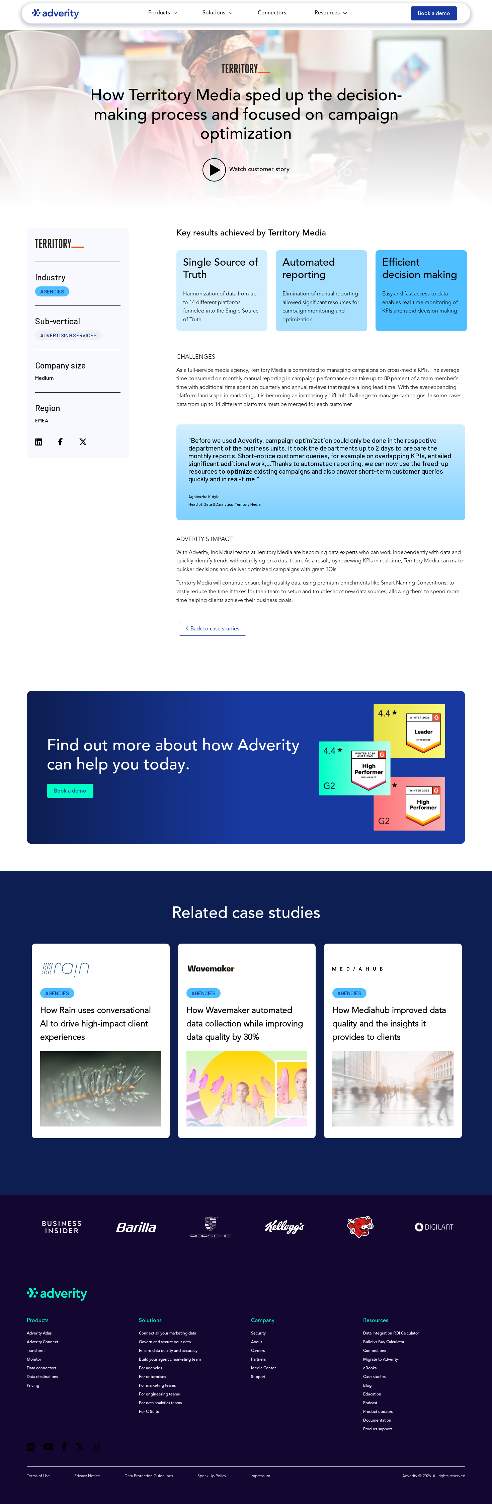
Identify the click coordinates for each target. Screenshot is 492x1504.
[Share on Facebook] (60, 443)
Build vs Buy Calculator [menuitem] (383, 1342)
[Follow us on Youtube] (48, 1447)
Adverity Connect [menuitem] (42, 1342)
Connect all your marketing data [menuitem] (167, 1333)
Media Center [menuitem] (263, 1368)
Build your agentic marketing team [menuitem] (170, 1360)
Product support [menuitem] (377, 1429)
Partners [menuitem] (258, 1360)
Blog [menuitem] (367, 1386)
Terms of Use (38, 1476)
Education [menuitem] (372, 1394)
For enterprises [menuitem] (152, 1377)
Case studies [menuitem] (374, 1377)
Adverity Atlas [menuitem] (39, 1333)
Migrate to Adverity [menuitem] (380, 1360)
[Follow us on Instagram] (97, 1447)
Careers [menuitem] (258, 1351)
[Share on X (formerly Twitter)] (83, 443)
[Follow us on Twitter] (79, 1447)
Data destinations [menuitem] (42, 1377)
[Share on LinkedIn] (38, 443)
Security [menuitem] (258, 1333)
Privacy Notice (87, 1476)
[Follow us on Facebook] (64, 1447)
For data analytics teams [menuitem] (160, 1403)
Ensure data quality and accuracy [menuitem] (168, 1351)
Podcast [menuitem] (370, 1403)
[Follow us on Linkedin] (31, 1447)
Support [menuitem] (258, 1377)
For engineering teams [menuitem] (159, 1394)
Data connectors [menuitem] (41, 1368)
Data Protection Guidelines (149, 1476)
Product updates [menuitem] (378, 1412)
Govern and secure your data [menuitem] (165, 1342)
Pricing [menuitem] (33, 1386)
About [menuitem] (256, 1342)
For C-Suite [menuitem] (149, 1412)
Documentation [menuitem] (377, 1421)
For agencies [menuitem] (150, 1368)
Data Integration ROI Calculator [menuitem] (391, 1333)
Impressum (260, 1476)
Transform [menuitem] (36, 1351)
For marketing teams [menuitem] (157, 1386)
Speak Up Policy (211, 1476)
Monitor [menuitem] (34, 1360)
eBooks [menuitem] (370, 1368)
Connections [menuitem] (374, 1351)
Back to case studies (214, 629)
